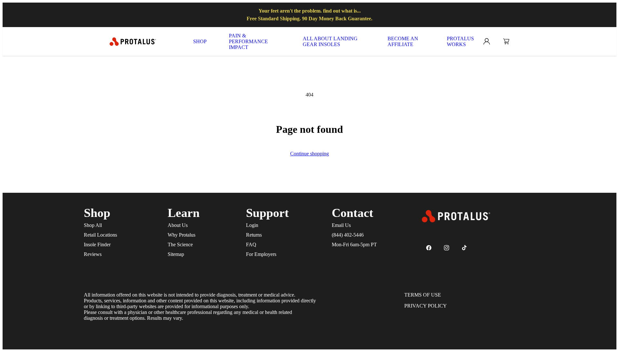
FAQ (251, 244)
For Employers (261, 254)
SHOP (200, 41)
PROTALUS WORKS (460, 41)
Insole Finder (97, 244)
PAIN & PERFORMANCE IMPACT (248, 41)
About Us (178, 225)
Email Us (341, 225)
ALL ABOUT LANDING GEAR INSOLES (330, 41)
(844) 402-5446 (348, 235)
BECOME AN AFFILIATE (403, 41)
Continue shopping (309, 153)
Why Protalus (181, 235)
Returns (254, 235)
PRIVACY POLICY (425, 305)
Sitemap (176, 254)
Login (252, 225)
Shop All (93, 225)
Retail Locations (100, 235)
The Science (180, 244)
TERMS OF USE (422, 295)
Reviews (93, 254)
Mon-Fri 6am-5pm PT (354, 244)
